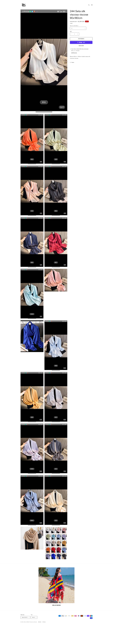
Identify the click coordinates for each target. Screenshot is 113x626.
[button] (88, 5)
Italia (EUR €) (25, 617)
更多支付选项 (81, 45)
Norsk (33, 617)
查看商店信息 (74, 52)
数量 (71, 31)
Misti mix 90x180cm (74, 25)
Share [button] (72, 62)
